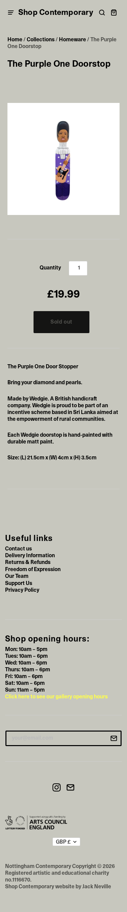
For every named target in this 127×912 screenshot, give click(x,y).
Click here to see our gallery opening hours (56, 696)
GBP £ (63, 842)
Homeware (72, 39)
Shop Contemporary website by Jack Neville (58, 886)
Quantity (50, 267)
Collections (41, 39)
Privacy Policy (22, 590)
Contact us (18, 548)
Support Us (18, 583)
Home (14, 39)
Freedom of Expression (33, 569)
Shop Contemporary (55, 12)
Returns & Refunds (27, 562)
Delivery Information (30, 555)
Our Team (16, 576)
